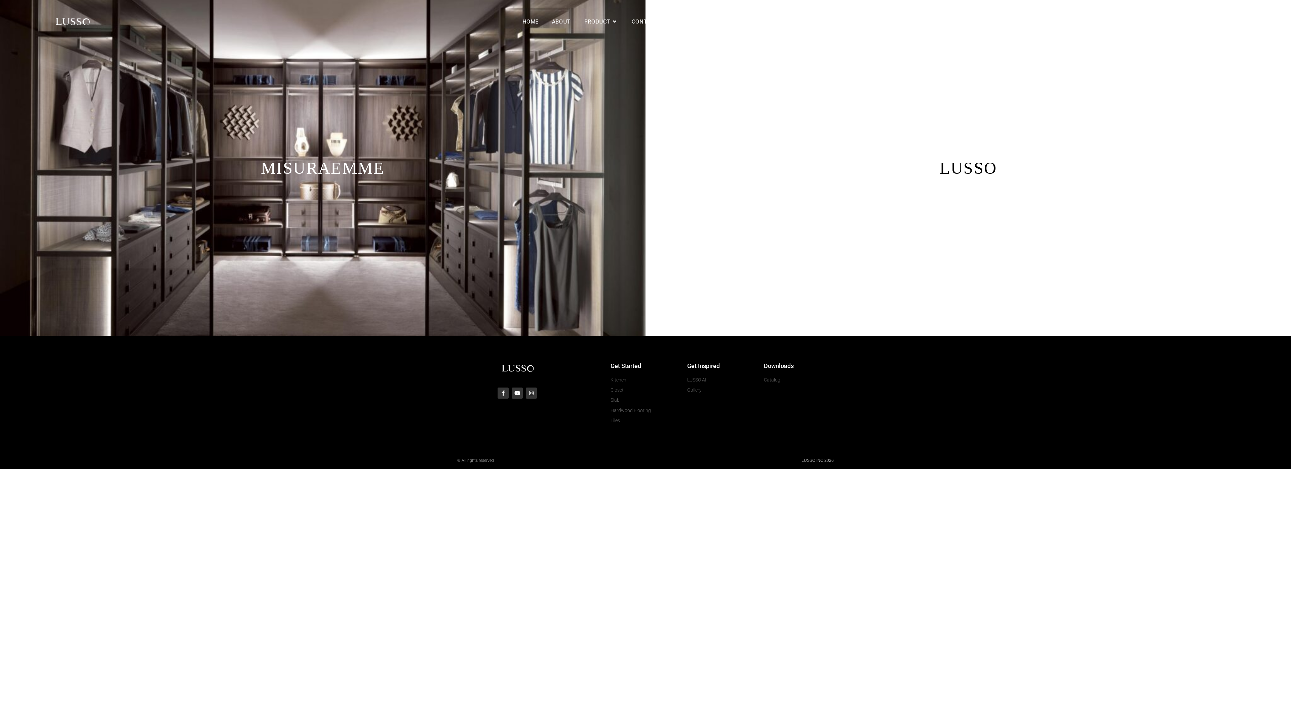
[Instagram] (531, 393)
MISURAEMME (323, 168)
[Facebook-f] (503, 393)
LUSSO (968, 168)
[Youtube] (517, 393)
